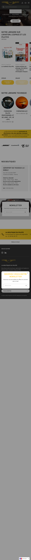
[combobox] (24, 558)
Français (25, 558)
